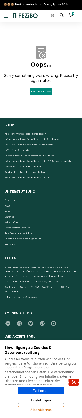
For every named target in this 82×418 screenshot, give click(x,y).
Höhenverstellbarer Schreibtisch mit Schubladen (32, 139)
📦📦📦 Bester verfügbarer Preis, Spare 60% (36, 4)
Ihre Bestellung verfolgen (19, 233)
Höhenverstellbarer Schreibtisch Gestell (27, 177)
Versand (9, 211)
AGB (7, 205)
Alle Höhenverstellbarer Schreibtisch (25, 133)
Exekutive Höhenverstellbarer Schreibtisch (29, 144)
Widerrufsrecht (13, 222)
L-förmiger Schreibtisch (18, 150)
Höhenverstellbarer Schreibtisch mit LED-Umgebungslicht (38, 161)
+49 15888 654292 (39, 287)
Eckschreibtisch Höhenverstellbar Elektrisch (29, 155)
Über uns (10, 200)
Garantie (10, 216)
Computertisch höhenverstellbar (23, 166)
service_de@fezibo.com (26, 297)
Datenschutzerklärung (18, 227)
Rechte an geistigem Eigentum (23, 238)
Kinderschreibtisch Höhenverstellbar (25, 172)
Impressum (11, 244)
